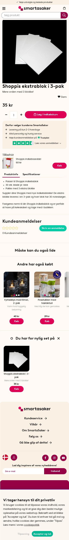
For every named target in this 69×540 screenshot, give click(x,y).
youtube (62, 458)
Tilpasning (23, 533)
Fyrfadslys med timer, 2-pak (16, 301)
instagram (53, 458)
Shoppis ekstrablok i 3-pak (16, 375)
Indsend (55, 471)
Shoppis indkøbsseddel (28, 159)
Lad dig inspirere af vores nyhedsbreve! (34, 465)
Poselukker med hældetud (47, 301)
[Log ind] (12, 458)
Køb (59, 165)
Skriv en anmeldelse (53, 228)
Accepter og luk (42, 533)
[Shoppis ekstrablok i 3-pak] (16, 359)
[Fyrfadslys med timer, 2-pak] (16, 284)
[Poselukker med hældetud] (47, 284)
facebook (44, 458)
